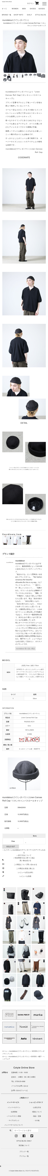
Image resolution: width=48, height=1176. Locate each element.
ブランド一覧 (24, 1151)
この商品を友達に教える (25, 868)
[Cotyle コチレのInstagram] (16, 1136)
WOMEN (15, 8)
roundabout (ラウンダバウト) (15, 20)
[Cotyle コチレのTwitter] (31, 1136)
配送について (37, 1112)
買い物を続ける (25, 860)
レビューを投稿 (25, 876)
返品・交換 (37, 1116)
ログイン (28, 3)
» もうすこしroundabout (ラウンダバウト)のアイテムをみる (24, 851)
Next (41, 56)
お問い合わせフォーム (19, 1090)
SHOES (33, 8)
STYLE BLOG (40, 15)
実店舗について (24, 1145)
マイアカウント (14, 1120)
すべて (4, 8)
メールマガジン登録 (14, 1116)
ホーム (4, 1051)
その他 (37, 1120)
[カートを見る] (36, 3)
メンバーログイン (14, 1107)
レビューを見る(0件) (25, 872)
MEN (24, 8)
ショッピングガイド (36, 1102)
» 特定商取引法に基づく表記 (24, 858)
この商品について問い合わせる (25, 864)
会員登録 (14, 1112)
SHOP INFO (18, 15)
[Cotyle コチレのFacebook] (24, 1136)
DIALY (29, 15)
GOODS (42, 8)
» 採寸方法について (24, 855)
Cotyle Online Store (16, 1171)
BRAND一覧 (6, 15)
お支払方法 (37, 1107)
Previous (6, 56)
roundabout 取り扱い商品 (25, 648)
